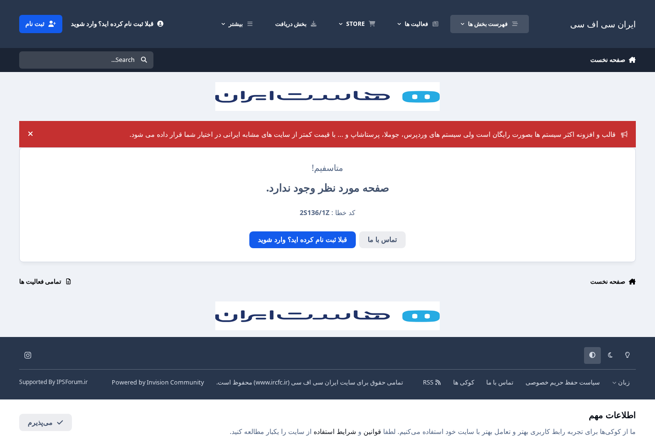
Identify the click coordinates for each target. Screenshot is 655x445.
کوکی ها (463, 382)
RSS (429, 382)
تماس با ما (382, 239)
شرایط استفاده (335, 431)
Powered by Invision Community (158, 382)
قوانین (372, 431)
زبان (623, 382)
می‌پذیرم (40, 422)
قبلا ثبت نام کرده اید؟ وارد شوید (302, 239)
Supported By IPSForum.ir (53, 382)
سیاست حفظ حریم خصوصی (563, 382)
